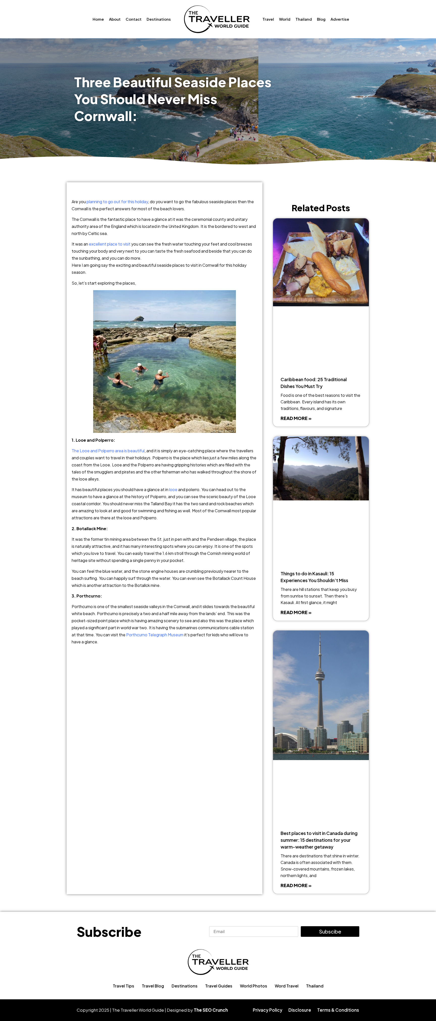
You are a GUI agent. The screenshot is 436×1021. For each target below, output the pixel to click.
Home (98, 19)
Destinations (159, 19)
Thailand (303, 19)
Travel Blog (153, 985)
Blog (321, 19)
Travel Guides (218, 985)
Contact (134, 19)
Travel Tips (123, 985)
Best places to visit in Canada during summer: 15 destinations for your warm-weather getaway (319, 840)
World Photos (253, 985)
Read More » (296, 418)
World (284, 19)
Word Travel (286, 985)
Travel (268, 19)
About (115, 19)
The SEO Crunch (211, 1010)
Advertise (340, 19)
